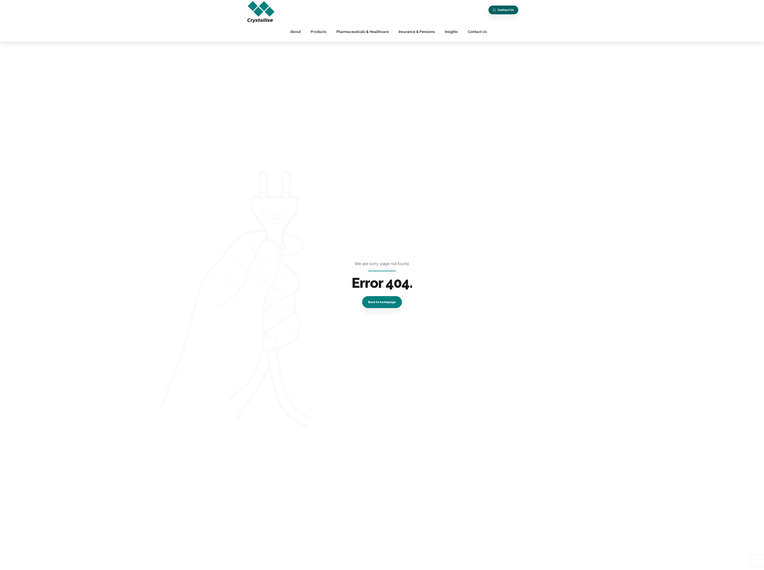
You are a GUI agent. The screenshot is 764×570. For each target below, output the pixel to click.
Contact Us (477, 32)
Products (318, 32)
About (295, 32)
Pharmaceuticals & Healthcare (362, 32)
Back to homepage (382, 302)
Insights (451, 32)
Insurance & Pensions (417, 32)
